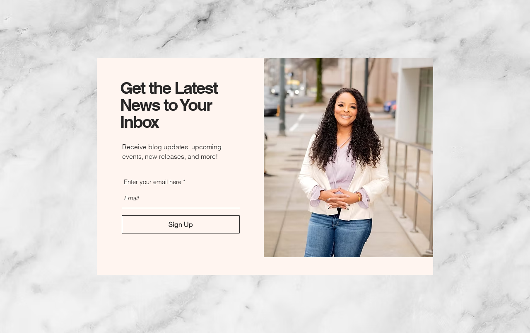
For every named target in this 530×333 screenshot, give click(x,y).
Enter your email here (152, 182)
